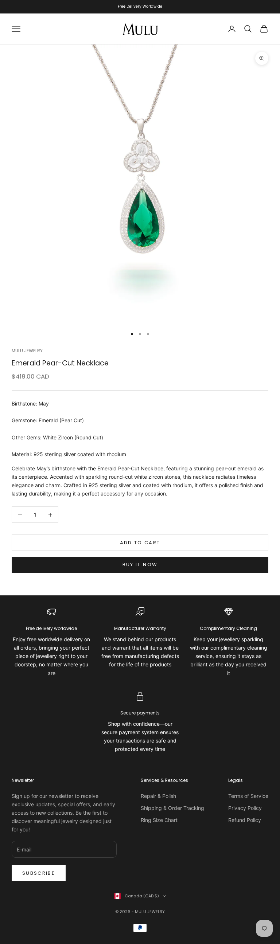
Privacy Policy (245, 808)
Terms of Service (248, 796)
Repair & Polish (158, 796)
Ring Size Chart (159, 820)
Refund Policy (244, 820)
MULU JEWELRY (27, 351)
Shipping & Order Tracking (172, 808)
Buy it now (140, 564)
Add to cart (140, 542)
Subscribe (38, 873)
